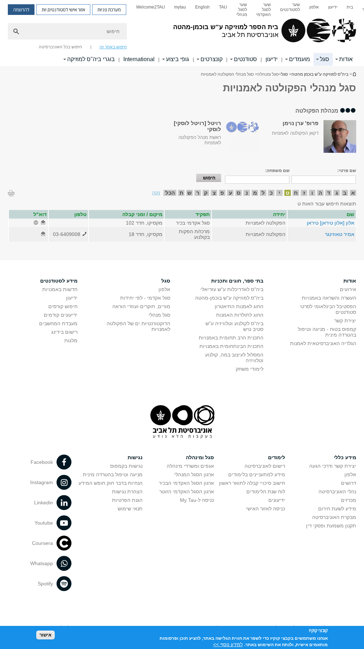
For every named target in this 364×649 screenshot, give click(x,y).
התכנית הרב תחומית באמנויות (231, 337)
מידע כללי (345, 457)
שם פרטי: (346, 170)
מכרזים (348, 500)
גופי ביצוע (177, 59)
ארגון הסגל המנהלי (194, 474)
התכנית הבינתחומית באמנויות (231, 346)
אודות (346, 59)
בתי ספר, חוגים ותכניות (237, 281)
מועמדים (299, 59)
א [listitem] (353, 193)
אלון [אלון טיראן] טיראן (330, 223)
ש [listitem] (189, 193)
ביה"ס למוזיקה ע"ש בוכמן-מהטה (229, 298)
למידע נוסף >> (228, 644)
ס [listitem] (238, 193)
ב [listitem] (345, 193)
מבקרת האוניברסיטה (334, 517)
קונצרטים (211, 59)
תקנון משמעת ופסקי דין (331, 526)
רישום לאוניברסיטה (265, 466)
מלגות (70, 340)
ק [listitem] (206, 193)
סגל (324, 59)
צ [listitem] (214, 193)
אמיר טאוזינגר (339, 234)
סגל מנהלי (159, 315)
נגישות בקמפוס (126, 466)
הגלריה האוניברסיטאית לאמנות (323, 343)
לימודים (276, 457)
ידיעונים (276, 500)
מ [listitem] (255, 193)
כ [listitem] (271, 193)
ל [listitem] (263, 193)
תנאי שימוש (130, 508)
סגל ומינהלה (200, 457)
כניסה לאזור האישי (265, 508)
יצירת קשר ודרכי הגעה (332, 466)
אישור (45, 635)
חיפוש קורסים (62, 306)
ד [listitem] (328, 193)
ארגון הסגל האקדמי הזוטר (186, 491)
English (202, 7)
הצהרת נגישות (127, 491)
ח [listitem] (296, 193)
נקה (156, 192)
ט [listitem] (287, 193)
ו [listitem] (312, 193)
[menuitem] (350, 9)
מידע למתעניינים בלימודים (256, 474)
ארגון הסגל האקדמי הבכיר (186, 483)
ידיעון (332, 7)
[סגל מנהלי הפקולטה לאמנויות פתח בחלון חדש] (43, 223)
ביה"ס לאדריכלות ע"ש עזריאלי (231, 289)
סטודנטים (245, 59)
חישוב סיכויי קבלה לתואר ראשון (252, 483)
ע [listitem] (230, 193)
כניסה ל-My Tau (197, 500)
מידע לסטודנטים (58, 281)
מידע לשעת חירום (337, 508)
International (139, 59)
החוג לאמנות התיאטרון (239, 306)
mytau (180, 7)
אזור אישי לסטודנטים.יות (63, 9)
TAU (223, 7)
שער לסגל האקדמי (263, 9)
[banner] (182, 33)
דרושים (348, 483)
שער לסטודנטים (290, 7)
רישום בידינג (64, 332)
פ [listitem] (222, 193)
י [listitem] (279, 193)
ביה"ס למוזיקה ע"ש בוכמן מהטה (354, 74)
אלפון (314, 7)
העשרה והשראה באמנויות (329, 298)
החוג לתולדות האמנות (239, 315)
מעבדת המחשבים (58, 323)
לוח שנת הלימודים (265, 491)
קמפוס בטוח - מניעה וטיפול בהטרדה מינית (327, 332)
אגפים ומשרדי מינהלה (190, 466)
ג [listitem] (337, 193)
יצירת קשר (345, 320)
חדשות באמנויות (59, 289)
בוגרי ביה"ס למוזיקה (91, 59)
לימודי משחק (249, 369)
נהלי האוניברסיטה (337, 491)
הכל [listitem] (170, 193)
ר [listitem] (197, 193)
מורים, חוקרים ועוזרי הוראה (141, 306)
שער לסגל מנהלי (241, 9)
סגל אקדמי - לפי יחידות (145, 298)
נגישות (135, 457)
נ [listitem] (247, 193)
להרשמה (21, 9)
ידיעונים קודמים (60, 315)
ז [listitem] (304, 193)
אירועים (348, 289)
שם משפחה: (277, 170)
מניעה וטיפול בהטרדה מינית (113, 474)
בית (350, 7)
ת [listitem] (181, 193)
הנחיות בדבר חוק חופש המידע (111, 483)
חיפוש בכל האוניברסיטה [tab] (60, 46)
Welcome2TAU (150, 7)
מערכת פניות (109, 9)
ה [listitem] (320, 193)
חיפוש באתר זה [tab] (113, 46)
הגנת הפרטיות (127, 500)
